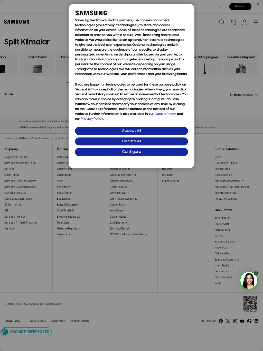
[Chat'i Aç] (249, 280)
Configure (131, 152)
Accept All (131, 131)
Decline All (131, 141)
